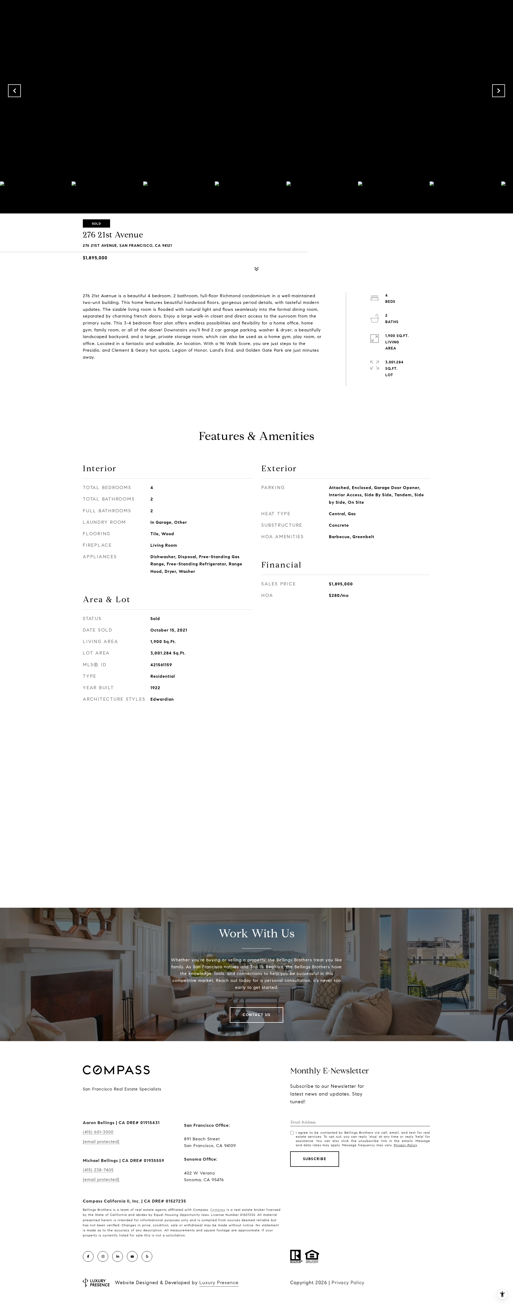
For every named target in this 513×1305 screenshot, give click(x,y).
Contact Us (256, 1015)
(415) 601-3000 (98, 1132)
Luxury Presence (219, 1283)
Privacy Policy (405, 1145)
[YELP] (147, 1256)
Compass (217, 1210)
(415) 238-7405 (98, 1169)
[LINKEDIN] (117, 1256)
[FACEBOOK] (88, 1256)
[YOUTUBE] (132, 1256)
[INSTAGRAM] (103, 1256)
